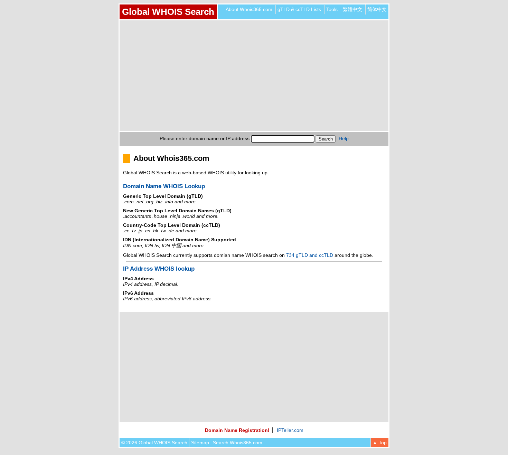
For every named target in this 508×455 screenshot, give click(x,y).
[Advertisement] (254, 75)
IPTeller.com (290, 430)
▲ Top (380, 442)
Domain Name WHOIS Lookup (164, 186)
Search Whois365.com (237, 442)
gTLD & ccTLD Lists (299, 9)
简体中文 (377, 9)
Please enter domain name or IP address (205, 138)
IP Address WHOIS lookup (159, 268)
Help (344, 138)
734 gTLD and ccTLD (309, 255)
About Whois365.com (249, 9)
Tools (332, 9)
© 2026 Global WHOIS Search (154, 442)
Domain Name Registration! (237, 430)
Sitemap (200, 442)
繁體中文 (352, 9)
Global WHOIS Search (168, 12)
